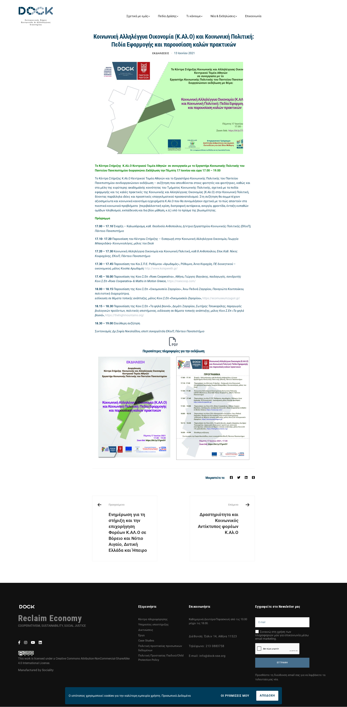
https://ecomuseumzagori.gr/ (221, 298)
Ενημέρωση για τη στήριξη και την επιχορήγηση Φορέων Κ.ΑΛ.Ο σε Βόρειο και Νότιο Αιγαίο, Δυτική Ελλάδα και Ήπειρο (128, 528)
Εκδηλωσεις (160, 53)
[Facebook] (231, 477)
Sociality (47, 670)
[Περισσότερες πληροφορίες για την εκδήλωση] (173, 341)
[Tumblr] (253, 477)
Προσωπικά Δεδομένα (176, 695)
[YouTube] (33, 642)
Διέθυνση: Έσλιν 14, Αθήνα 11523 (213, 636)
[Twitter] (238, 477)
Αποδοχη (267, 695)
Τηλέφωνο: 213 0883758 (206, 646)
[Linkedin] (246, 477)
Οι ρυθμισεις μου (235, 695)
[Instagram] (26, 642)
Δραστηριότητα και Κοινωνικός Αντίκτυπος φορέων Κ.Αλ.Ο (218, 519)
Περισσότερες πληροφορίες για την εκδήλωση (173, 351)
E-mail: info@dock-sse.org (207, 656)
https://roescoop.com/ (181, 281)
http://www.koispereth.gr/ (161, 268)
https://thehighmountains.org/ (124, 315)
